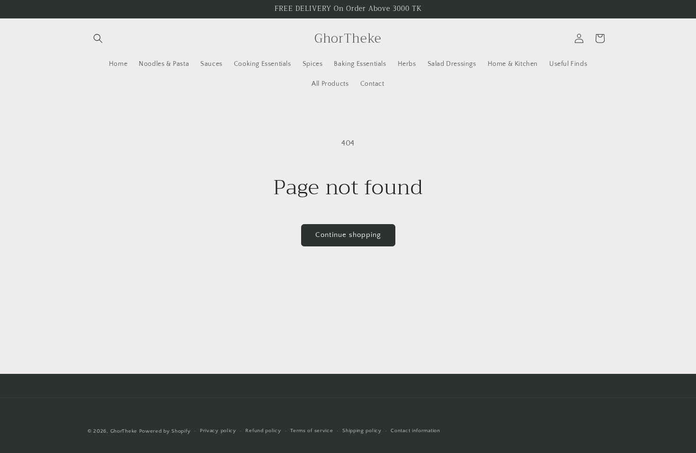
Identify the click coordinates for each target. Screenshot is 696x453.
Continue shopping (348, 235)
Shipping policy (362, 431)
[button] (98, 38)
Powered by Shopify (165, 431)
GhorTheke (123, 431)
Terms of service (311, 431)
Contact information (415, 431)
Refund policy (263, 431)
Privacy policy (218, 431)
